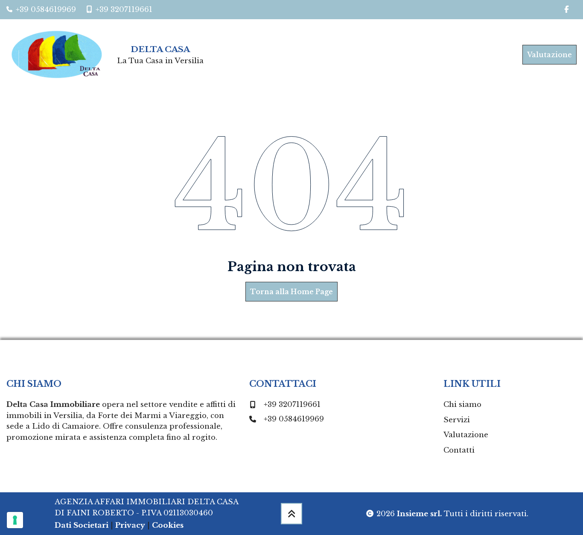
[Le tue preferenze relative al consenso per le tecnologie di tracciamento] (15, 520)
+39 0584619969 (294, 419)
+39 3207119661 (292, 404)
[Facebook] (566, 9)
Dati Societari (81, 525)
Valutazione (549, 54)
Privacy (130, 525)
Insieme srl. (419, 513)
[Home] (60, 54)
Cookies (168, 525)
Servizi (456, 419)
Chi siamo (462, 404)
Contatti (459, 450)
